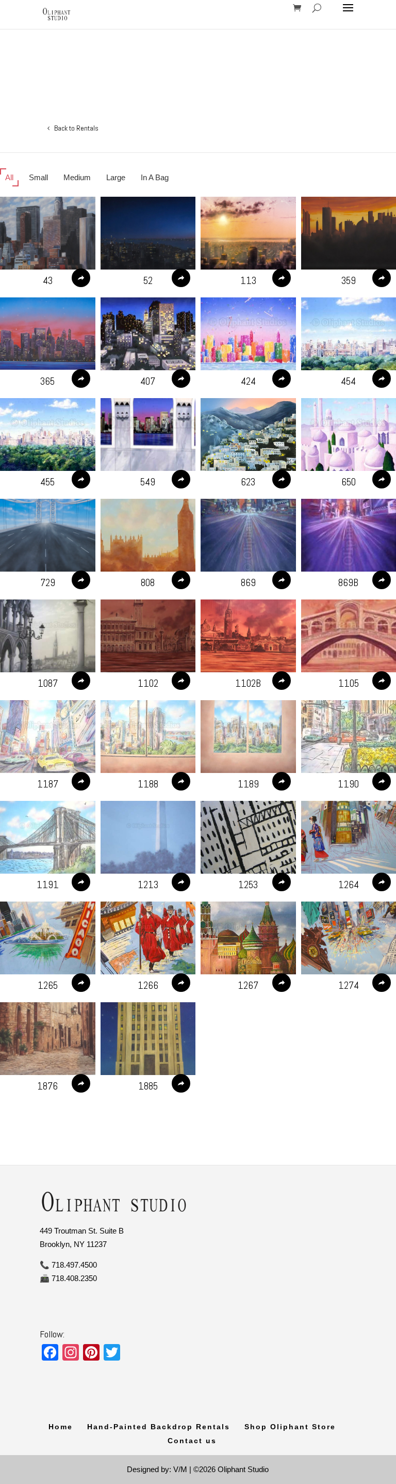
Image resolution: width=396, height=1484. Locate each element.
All (9, 177)
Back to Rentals (76, 128)
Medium (77, 177)
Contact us (192, 1440)
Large (115, 177)
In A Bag (155, 177)
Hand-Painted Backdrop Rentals (158, 1427)
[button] (47, 233)
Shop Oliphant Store (290, 1427)
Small (38, 177)
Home (60, 1427)
